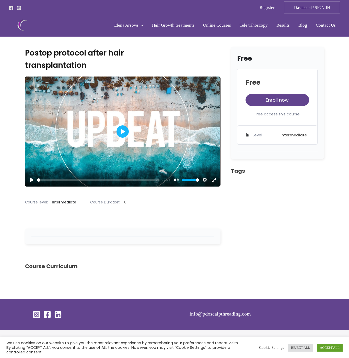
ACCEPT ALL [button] (330, 348)
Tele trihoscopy (254, 25)
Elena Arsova (126, 25)
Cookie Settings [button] (271, 347)
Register (267, 7)
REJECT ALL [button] (300, 348)
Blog (302, 25)
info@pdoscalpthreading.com (220, 314)
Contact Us (326, 25)
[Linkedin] (58, 314)
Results (283, 25)
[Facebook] (11, 8)
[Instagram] (19, 8)
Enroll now (277, 100)
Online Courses (217, 25)
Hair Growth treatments (173, 25)
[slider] (98, 180)
